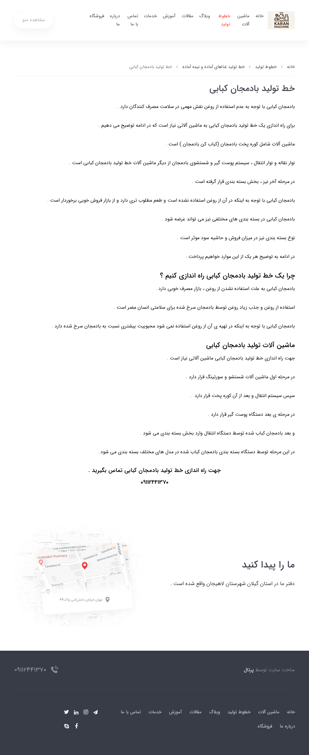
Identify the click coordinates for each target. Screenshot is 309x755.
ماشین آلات (243, 20)
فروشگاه (97, 16)
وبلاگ (204, 16)
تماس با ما (132, 20)
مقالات (187, 16)
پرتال (249, 670)
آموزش (169, 16)
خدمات (150, 16)
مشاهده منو (33, 20)
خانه (259, 16)
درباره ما (115, 20)
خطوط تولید (224, 20)
